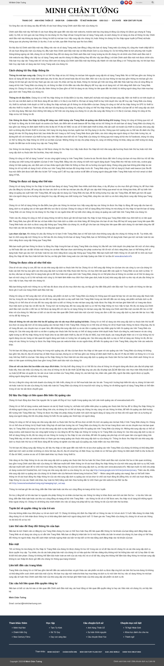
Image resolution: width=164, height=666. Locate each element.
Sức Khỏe (116, 21)
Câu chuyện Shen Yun (97, 637)
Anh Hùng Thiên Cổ (96, 628)
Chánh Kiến (72, 21)
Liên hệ (152, 661)
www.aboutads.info (123, 256)
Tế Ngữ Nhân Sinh (88, 21)
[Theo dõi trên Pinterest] (126, 2)
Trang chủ (27, 21)
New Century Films (133, 21)
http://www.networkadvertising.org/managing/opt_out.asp (38, 483)
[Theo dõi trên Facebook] (122, 2)
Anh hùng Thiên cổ (44, 21)
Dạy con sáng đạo (58, 637)
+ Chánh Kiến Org (19, 632)
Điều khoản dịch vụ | (140, 661)
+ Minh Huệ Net (19, 628)
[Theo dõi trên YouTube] (130, 2)
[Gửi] (153, 2)
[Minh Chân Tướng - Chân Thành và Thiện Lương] (82, 11)
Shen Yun (59, 21)
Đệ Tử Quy (55, 632)
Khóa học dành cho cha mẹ (136, 632)
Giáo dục (103, 21)
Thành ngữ (129, 637)
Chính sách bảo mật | (122, 661)
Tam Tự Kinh (56, 628)
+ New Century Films (21, 637)
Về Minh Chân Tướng (17, 3)
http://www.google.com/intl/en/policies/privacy (115, 470)
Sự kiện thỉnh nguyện (97, 632)
